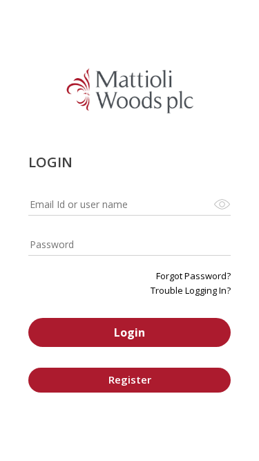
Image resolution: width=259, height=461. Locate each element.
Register (129, 379)
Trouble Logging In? (191, 290)
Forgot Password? (193, 276)
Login (129, 332)
